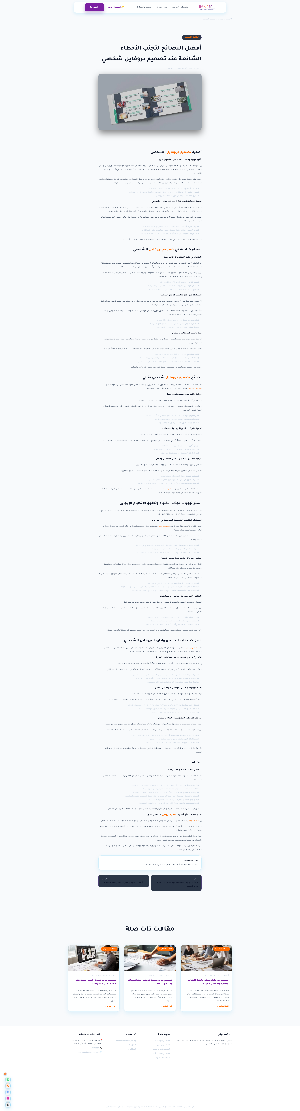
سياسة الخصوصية (161, 1058)
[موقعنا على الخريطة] (8, 1092)
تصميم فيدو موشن (161, 1054)
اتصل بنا (94, 7)
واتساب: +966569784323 (126, 1041)
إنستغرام (132, 1049)
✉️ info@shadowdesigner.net (90, 1053)
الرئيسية (229, 19)
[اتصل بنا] (8, 1085)
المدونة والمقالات (144, 7)
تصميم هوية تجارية (162, 1041)
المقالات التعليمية (209, 19)
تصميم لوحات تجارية (161, 1049)
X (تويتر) (132, 1045)
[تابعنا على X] (8, 1104)
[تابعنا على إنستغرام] (8, 1098)
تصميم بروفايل (178, 152)
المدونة (220, 19)
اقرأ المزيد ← (223, 1006)
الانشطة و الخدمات (180, 7)
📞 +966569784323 (94, 1048)
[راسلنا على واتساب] (8, 1079)
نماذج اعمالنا (162, 7)
